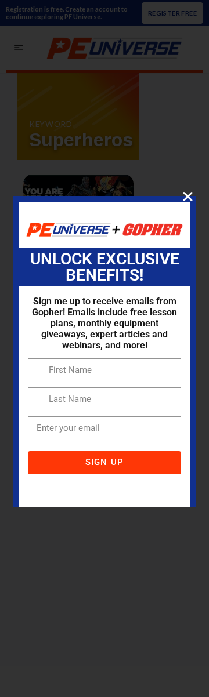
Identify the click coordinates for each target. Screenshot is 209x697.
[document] (104, 348)
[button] (187, 196)
